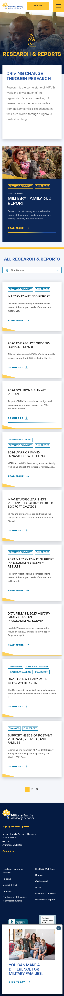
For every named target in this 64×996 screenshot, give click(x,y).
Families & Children (37, 666)
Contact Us (8, 851)
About (38, 887)
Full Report (42, 186)
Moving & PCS (9, 884)
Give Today (17, 982)
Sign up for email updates (15, 826)
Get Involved (41, 881)
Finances (14, 728)
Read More (16, 228)
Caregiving (15, 666)
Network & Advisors (45, 893)
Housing (6, 878)
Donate (38, 6)
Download (15, 367)
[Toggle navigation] (58, 6)
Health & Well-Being (45, 868)
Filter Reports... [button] (18, 270)
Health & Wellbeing (20, 440)
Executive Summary (20, 186)
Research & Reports (45, 899)
